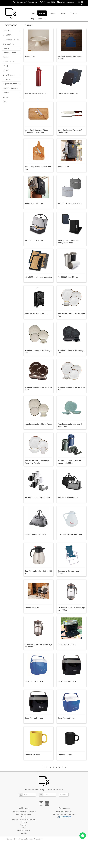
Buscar (41, 19)
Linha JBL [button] (6, 30)
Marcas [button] (52, 13)
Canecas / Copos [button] (9, 52)
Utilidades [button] (6, 92)
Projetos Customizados (11, 83)
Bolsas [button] (5, 57)
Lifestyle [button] (6, 70)
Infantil (5, 66)
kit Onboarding (8, 44)
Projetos (62, 13)
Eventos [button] (6, 48)
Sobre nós (73, 13)
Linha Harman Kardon (11, 39)
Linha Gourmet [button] (8, 75)
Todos (5, 101)
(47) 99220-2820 (65, 817)
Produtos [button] (42, 13)
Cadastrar (63, 795)
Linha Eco (6, 79)
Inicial (33, 13)
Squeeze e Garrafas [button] (10, 88)
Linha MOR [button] (7, 35)
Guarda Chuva (8, 61)
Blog (32, 19)
